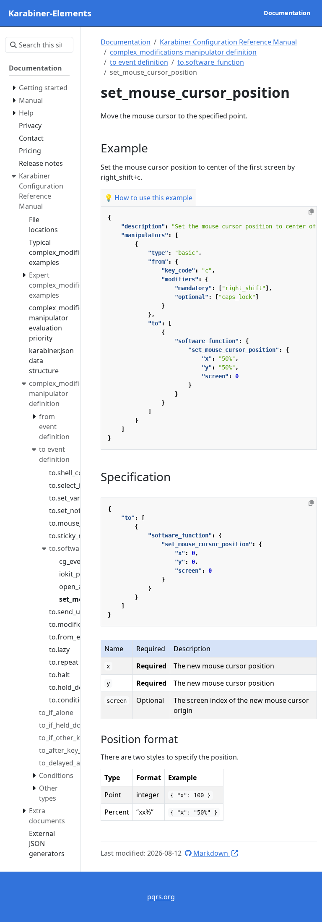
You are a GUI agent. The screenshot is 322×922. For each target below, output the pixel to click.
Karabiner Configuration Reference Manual (228, 42)
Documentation (126, 42)
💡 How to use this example (148, 197)
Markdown (211, 853)
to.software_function (210, 62)
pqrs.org (161, 896)
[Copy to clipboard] (311, 211)
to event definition (139, 62)
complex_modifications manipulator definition (183, 52)
